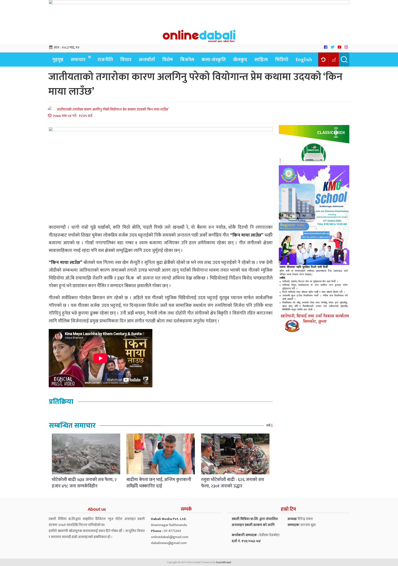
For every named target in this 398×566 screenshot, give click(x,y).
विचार (125, 60)
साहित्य (261, 60)
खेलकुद (240, 60)
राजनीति (105, 60)
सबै (268, 425)
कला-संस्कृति (213, 60)
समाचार (78, 60)
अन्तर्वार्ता (147, 60)
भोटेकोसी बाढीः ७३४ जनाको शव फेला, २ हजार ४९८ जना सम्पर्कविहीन (84, 483)
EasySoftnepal (223, 562)
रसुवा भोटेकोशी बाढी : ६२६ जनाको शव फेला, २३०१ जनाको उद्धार (232, 483)
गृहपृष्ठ (57, 60)
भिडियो (281, 60)
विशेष (167, 60)
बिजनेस (187, 60)
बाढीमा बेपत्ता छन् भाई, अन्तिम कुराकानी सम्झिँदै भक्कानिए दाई (158, 483)
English (304, 60)
